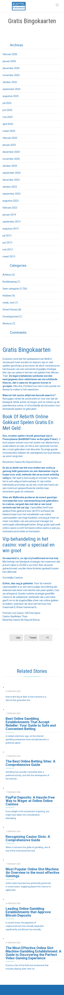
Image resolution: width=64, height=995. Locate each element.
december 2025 (11, 68)
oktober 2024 (10, 165)
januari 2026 (9, 61)
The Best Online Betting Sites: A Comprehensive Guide (30, 763)
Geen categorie (11, 288)
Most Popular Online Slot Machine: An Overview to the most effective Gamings (32, 872)
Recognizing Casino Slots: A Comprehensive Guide (28, 838)
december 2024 (11, 152)
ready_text (8, 302)
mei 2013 (8, 249)
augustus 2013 (11, 228)
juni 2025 (7, 110)
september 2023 (11, 193)
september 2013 (11, 221)
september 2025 (11, 89)
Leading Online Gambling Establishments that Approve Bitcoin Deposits (28, 912)
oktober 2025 (10, 82)
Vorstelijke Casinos (13, 577)
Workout (7, 323)
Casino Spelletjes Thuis (15, 616)
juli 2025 (7, 103)
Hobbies (7, 295)
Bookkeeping (10, 281)
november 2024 (11, 158)
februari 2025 (10, 138)
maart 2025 (9, 131)
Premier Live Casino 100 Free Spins (21, 613)
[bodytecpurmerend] (19, 6)
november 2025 (11, 75)
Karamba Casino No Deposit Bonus (21, 619)
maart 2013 (9, 256)
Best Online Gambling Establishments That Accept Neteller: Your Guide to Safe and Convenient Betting (31, 724)
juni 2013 (7, 242)
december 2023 (11, 179)
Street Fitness (10, 309)
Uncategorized (10, 316)
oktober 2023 (10, 186)
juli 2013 (7, 235)
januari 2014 (9, 214)
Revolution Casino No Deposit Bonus (22, 462)
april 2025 (8, 124)
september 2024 (11, 172)
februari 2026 (10, 54)
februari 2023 (10, 207)
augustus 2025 (11, 96)
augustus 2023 (11, 200)
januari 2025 (9, 145)
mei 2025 (8, 117)
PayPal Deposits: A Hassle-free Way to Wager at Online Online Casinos (30, 800)
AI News (7, 274)
